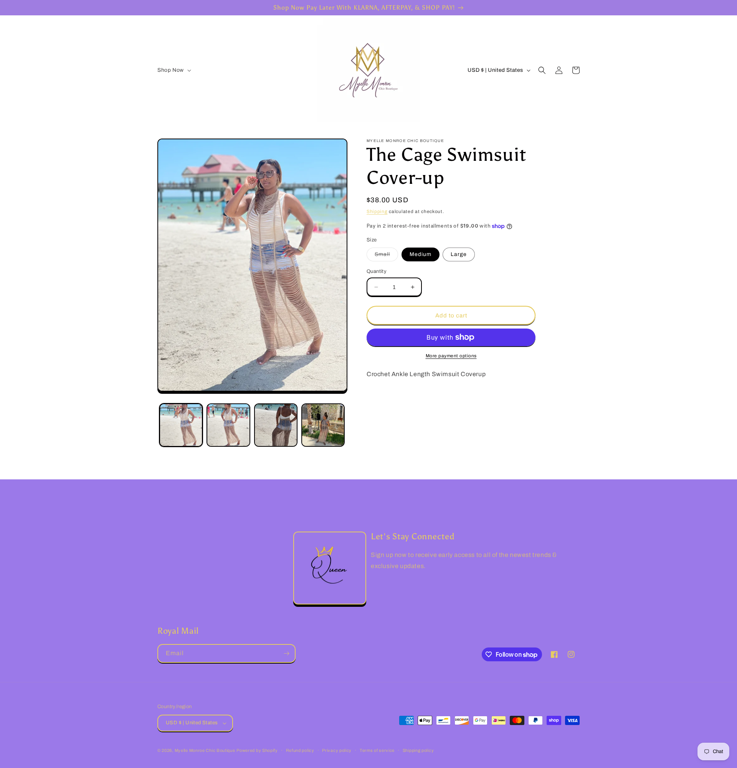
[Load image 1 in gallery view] (181, 425)
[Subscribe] (286, 653)
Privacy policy (337, 750)
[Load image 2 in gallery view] (228, 425)
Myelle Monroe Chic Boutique (205, 750)
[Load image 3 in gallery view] (275, 425)
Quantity (377, 271)
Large (459, 254)
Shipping (377, 211)
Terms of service (377, 750)
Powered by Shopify (257, 750)
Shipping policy (418, 750)
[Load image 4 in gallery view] (323, 425)
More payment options (451, 355)
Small (386, 256)
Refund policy (300, 750)
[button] (173, 70)
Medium (420, 254)
